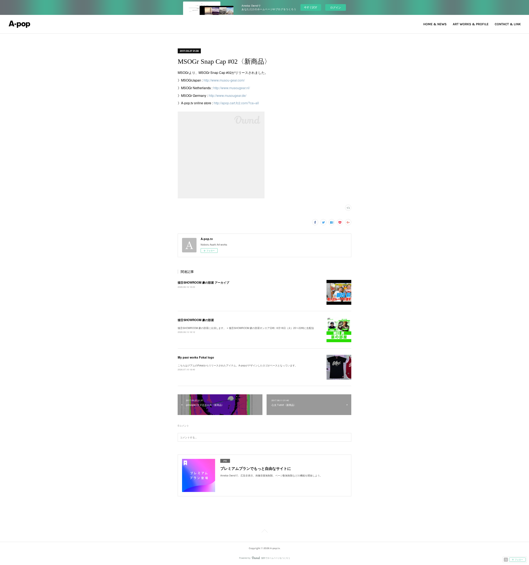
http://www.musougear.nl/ (231, 87)
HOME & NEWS (435, 24)
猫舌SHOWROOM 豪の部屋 (196, 320)
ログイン (335, 7)
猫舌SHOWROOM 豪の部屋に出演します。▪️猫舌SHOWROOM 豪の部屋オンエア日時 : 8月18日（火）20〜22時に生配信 (246, 328)
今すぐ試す (310, 7)
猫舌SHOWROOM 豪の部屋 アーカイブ (203, 282)
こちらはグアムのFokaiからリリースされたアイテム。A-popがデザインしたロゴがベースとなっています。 (237, 365)
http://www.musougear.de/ (227, 95)
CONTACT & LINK (508, 24)
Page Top (264, 531)
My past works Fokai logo (196, 357)
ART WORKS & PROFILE (470, 24)
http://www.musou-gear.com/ (224, 80)
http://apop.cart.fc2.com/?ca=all (236, 103)
